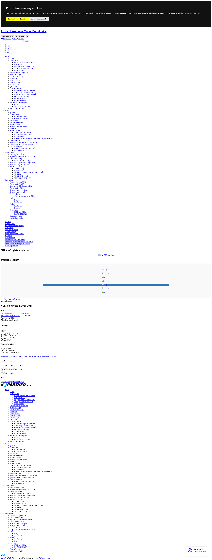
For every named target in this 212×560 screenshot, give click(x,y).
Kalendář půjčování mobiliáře (20, 164)
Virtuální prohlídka (16, 218)
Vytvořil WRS (6, 558)
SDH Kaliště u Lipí (21, 176)
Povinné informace (16, 122)
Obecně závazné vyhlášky (19, 118)
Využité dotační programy (19, 72)
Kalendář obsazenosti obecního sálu (22, 162)
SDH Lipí (17, 174)
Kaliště (12, 204)
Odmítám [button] (23, 19)
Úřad (7, 110)
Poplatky (17, 104)
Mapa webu (7, 39)
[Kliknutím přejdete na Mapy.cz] (12, 382)
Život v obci (9, 152)
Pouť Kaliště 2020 (20, 214)
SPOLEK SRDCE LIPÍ (22, 178)
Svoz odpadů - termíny (22, 106)
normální (22, 37)
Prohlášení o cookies (49, 356)
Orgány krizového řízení (22, 132)
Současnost (18, 202)
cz (1, 299)
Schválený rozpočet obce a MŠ (25, 94)
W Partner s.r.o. (44, 558)
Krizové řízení (15, 130)
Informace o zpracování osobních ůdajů (23, 142)
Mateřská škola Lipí (17, 76)
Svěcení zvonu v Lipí (17, 192)
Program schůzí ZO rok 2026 (24, 67)
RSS (15, 39)
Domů (7, 45)
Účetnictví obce (15, 88)
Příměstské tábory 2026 (22, 160)
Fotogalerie (9, 180)
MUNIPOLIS (14, 86)
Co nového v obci (16, 216)
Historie (17, 200)
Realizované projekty (17, 108)
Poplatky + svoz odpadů (18, 102)
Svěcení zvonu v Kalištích (19, 190)
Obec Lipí (23, 31)
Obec (7, 57)
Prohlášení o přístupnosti (9, 356)
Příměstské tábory (16, 158)
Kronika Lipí (14, 84)
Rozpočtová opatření (21, 96)
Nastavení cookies (35, 356)
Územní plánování (16, 146)
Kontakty (8, 47)
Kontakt (12, 112)
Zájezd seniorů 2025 (17, 184)
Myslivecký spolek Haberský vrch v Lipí (28, 172)
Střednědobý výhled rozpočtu (24, 90)
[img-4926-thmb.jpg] (106, 255)
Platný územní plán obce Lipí (24, 148)
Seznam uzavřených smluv (19, 126)
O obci (12, 59)
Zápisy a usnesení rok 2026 (23, 69)
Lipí (11, 198)
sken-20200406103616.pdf (10, 316)
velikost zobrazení (7, 37)
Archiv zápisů (19, 70)
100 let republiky (20, 212)
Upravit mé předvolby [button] (39, 19)
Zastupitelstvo (14, 61)
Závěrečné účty (19, 98)
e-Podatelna (14, 120)
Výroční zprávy (15, 124)
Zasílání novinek (11, 49)
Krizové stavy (19, 136)
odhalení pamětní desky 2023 (24, 196)
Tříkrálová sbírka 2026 (18, 182)
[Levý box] (106, 269)
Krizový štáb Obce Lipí (22, 134)
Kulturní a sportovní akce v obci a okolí (23, 156)
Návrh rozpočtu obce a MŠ (23, 92)
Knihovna (13, 78)
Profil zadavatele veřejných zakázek (22, 144)
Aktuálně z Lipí (15, 74)
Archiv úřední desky (21, 116)
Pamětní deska (15, 194)
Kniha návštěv (15, 80)
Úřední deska (10, 51)
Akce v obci (14, 210)
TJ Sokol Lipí (19, 168)
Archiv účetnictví (20, 100)
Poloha (21, 39)
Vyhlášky (8, 53)
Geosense (13, 128)
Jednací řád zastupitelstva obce (24, 63)
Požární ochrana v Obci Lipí (19, 140)
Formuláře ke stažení (17, 154)
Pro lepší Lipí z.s (20, 170)
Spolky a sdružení (16, 166)
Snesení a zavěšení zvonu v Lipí (21, 186)
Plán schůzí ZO (19, 65)
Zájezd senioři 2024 (17, 188)
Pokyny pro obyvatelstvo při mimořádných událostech (33, 138)
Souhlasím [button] (12, 19)
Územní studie (19, 150)
